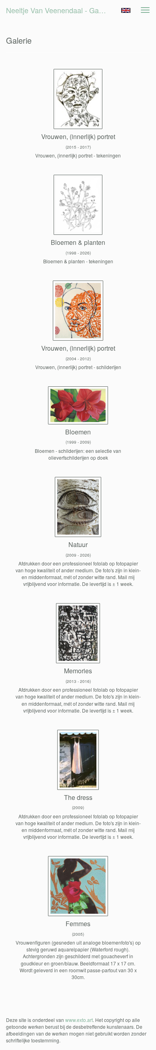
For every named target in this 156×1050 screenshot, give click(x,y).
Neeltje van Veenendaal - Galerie (59, 10)
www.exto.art (79, 1019)
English (125, 10)
